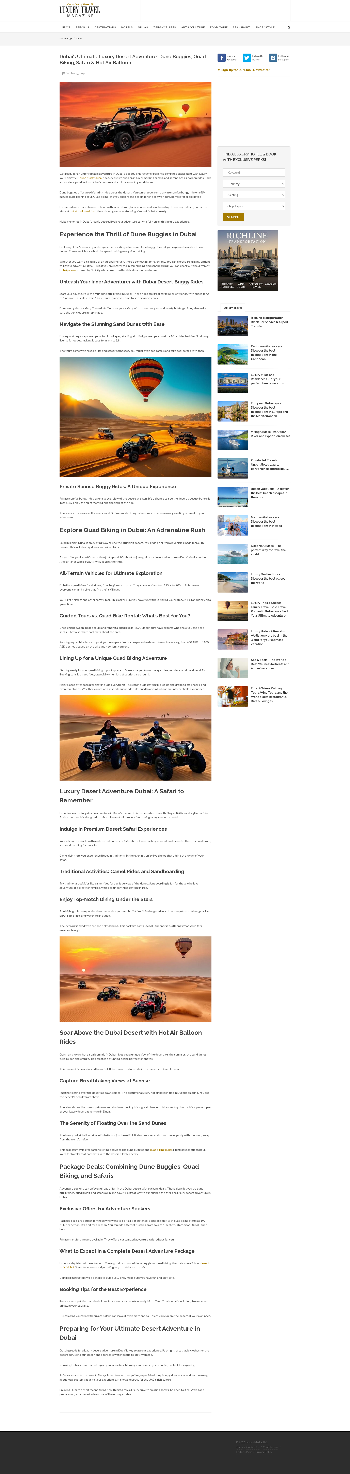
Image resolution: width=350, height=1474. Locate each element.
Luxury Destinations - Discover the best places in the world (269, 578)
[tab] (233, 307)
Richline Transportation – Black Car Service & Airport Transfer (269, 322)
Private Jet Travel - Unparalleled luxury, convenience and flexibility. (270, 464)
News (79, 38)
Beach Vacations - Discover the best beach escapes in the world (270, 493)
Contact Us (252, 1447)
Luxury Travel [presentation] (233, 307)
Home (239, 1447)
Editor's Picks (244, 1452)
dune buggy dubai (91, 178)
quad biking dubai (161, 1149)
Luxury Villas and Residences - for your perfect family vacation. (268, 379)
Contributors (270, 1447)
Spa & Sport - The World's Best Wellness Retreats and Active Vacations (270, 664)
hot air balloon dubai (82, 211)
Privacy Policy (264, 1452)
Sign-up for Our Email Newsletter (245, 70)
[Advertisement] (215, 10)
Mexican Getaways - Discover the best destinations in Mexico (266, 521)
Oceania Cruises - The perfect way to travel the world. (268, 550)
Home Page (66, 38)
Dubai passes (68, 270)
